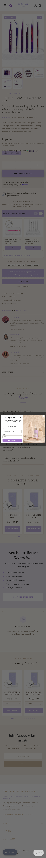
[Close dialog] (43, 416)
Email (3, 434)
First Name (5, 429)
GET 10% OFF (12, 440)
